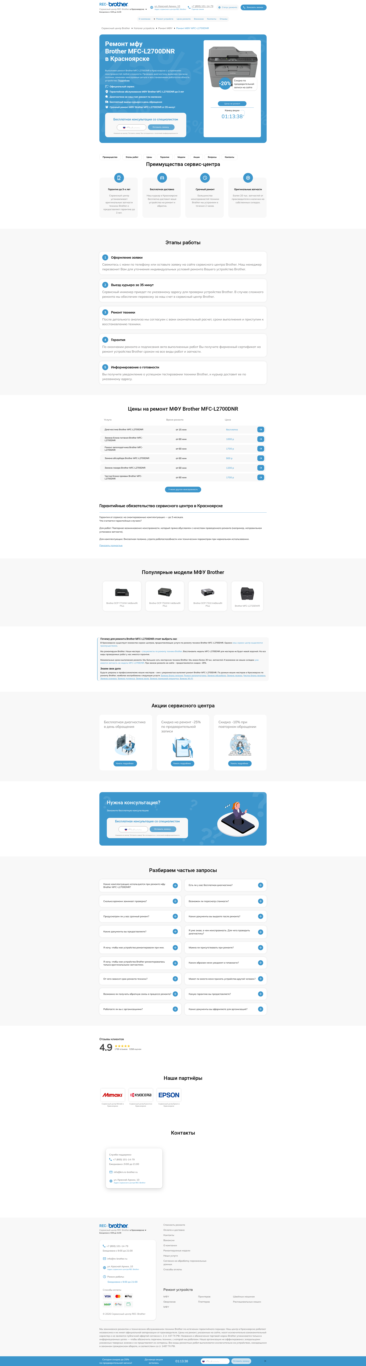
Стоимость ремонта (174, 1224)
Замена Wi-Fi (186, 678)
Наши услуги (170, 1255)
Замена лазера (234, 675)
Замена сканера (108, 678)
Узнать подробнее (125, 763)
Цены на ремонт (232, 103)
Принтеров (204, 1296)
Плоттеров (204, 1301)
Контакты (211, 19)
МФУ (166, 1296)
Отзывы (223, 19)
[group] (112, 1097)
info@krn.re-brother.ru (126, 1172)
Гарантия (164, 157)
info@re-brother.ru (117, 1258)
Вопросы (212, 157)
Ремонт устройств (164, 19)
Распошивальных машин (247, 1301)
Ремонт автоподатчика (195, 675)
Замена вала (142, 678)
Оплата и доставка (174, 1229)
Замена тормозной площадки (164, 678)
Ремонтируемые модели (176, 1250)
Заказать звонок (255, 7)
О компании (144, 19)
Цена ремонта (184, 19)
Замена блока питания (172, 675)
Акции (196, 157)
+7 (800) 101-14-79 (202, 6)
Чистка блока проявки (254, 675)
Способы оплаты (172, 1269)
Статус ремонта (229, 7)
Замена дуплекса (126, 678)
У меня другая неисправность (183, 489)
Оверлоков (169, 1301)
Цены (149, 157)
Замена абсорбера (216, 675)
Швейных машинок (244, 1296)
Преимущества (110, 157)
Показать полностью (111, 545)
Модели (181, 157)
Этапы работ (132, 157)
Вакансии (199, 19)
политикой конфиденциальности (166, 133)
